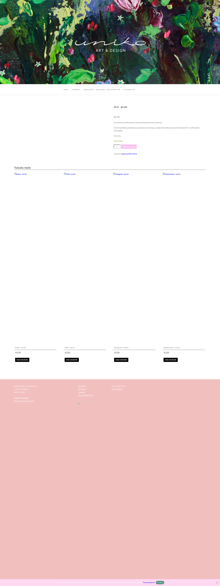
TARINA (81, 393)
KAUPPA (76, 89)
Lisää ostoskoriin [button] (22, 360)
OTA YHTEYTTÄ (113, 89)
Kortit (134, 154)
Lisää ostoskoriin (128, 146)
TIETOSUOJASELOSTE (24, 401)
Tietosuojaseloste (149, 582)
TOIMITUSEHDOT (21, 398)
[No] (217, 582)
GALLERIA (100, 89)
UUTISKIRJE (117, 389)
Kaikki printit (126, 154)
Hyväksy (160, 582)
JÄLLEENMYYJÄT (86, 396)
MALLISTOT (89, 89)
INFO (66, 89)
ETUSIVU (82, 389)
